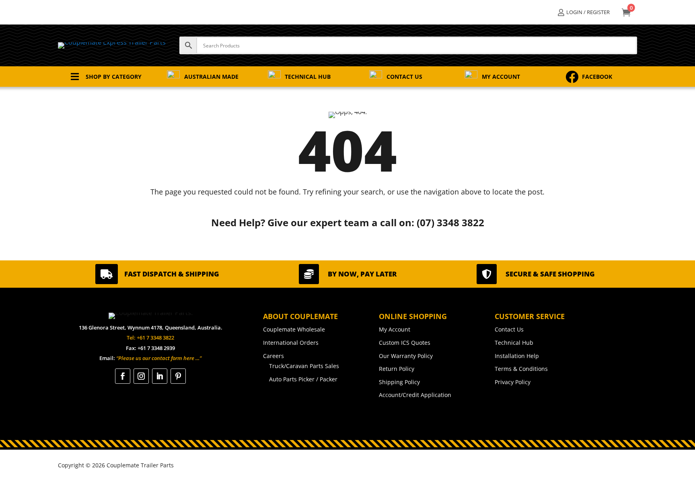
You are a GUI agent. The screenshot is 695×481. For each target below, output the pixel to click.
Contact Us (509, 329)
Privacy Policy (513, 382)
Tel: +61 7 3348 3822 (150, 337)
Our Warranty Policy (406, 356)
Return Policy (396, 369)
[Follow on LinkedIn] (159, 376)
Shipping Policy (399, 382)
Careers (273, 356)
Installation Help (517, 356)
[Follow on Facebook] (122, 376)
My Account (394, 329)
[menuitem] (584, 12)
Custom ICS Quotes (404, 342)
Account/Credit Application (415, 395)
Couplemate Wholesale (294, 329)
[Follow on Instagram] (141, 376)
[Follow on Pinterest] (178, 376)
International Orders (291, 342)
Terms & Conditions (521, 369)
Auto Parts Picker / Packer (303, 379)
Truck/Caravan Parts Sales (304, 366)
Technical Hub (514, 342)
